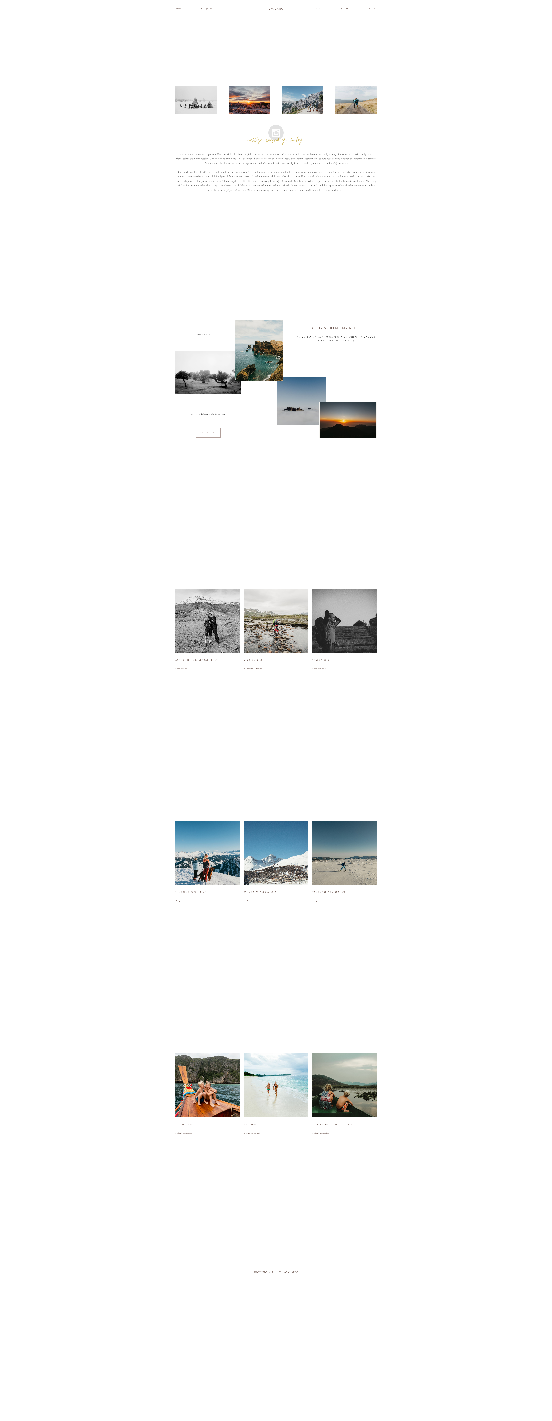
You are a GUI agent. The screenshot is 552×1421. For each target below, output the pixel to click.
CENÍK (345, 9)
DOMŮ (179, 9)
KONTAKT (371, 9)
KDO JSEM (206, 9)
